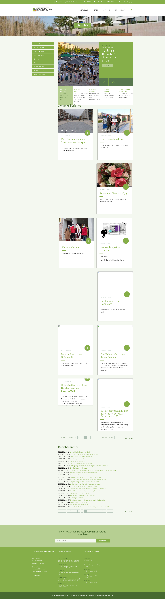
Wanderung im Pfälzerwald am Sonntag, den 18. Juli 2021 (88, 479)
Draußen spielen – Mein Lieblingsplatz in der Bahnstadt (88, 500)
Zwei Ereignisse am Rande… (79, 459)
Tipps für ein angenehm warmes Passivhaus (84, 454)
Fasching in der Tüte (76, 498)
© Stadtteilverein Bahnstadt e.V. (61, 595)
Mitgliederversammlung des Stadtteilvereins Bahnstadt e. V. (114, 414)
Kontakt (111, 1)
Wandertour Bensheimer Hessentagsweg (83, 473)
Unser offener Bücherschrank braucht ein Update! (67, 567)
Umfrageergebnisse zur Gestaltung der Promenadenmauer (89, 466)
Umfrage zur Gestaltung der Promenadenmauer (85, 484)
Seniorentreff (88, 560)
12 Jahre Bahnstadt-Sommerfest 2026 (68, 573)
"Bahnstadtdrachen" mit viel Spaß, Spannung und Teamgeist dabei (69, 579)
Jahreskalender (39, 55)
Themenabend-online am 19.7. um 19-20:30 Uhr (85, 477)
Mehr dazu (107, 65)
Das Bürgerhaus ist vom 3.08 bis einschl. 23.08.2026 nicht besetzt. (69, 560)
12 (96, 437)
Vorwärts (103, 437)
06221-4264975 (101, 1)
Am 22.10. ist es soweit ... (78, 461)
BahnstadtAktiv (39, 67)
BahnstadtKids (39, 70)
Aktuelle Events (39, 48)
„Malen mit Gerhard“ (90, 571)
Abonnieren (103, 540)
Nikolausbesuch (71, 247)
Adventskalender (39, 74)
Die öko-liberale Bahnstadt (78, 468)
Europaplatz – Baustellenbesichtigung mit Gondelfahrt (88, 489)
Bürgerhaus (121, 10)
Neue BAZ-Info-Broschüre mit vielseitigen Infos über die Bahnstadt (92, 507)
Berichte (36, 59)
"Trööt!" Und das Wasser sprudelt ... (81, 456)
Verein (96, 10)
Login (131, 1)
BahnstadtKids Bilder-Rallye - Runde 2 (82, 495)
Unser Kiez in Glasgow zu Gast (80, 452)
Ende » (111, 437)
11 (92, 437)
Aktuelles (85, 10)
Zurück (70, 437)
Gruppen (107, 10)
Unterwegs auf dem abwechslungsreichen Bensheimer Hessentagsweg (93, 470)
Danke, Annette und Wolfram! (80, 475)
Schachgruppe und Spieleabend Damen (94, 576)
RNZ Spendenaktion (112, 139)
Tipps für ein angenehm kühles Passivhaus (83, 486)
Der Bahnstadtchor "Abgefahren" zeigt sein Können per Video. (90, 491)
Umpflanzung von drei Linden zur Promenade (84, 482)
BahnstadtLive (38, 63)
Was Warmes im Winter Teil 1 (79, 502)
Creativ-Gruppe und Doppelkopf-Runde (95, 565)
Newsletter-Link (39, 44)
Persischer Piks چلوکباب (113, 193)
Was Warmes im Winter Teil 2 (79, 493)
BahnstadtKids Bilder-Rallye (79, 505)
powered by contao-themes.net (104, 595)
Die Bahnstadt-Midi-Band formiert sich (82, 463)
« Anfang (62, 437)
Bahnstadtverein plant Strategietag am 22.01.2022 (74, 388)
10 (88, 437)
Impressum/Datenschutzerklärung (121, 1)
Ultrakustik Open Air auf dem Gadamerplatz (67, 585)
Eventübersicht (39, 51)
